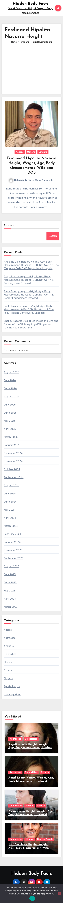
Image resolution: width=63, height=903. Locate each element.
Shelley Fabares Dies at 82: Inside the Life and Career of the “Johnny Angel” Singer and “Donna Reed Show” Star (31, 324)
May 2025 (9, 420)
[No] (59, 893)
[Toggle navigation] (4, 8)
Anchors (9, 646)
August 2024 (11, 485)
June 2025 (10, 412)
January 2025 (12, 445)
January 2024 (12, 542)
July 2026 (10, 380)
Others (31, 152)
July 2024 (10, 493)
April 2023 (10, 598)
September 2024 (14, 477)
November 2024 (13, 461)
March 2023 (11, 606)
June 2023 (10, 582)
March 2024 (11, 525)
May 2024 (9, 509)
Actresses (10, 637)
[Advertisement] (32, 66)
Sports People (12, 686)
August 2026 (11, 372)
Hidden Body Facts (30, 4)
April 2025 (10, 428)
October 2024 (12, 469)
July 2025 (10, 404)
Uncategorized (12, 694)
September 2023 (13, 558)
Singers (43, 152)
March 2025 (11, 437)
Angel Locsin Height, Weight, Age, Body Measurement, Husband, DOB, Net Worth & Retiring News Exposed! (29, 280)
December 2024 (13, 453)
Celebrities (10, 654)
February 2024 (12, 534)
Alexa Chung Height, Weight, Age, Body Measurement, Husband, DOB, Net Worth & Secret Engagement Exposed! (29, 294)
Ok (32, 898)
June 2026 (10, 388)
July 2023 (10, 574)
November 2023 (13, 550)
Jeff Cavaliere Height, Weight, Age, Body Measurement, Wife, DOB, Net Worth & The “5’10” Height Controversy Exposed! (29, 309)
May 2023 (9, 590)
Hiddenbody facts (24, 180)
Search (9, 225)
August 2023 (11, 566)
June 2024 (10, 501)
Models (8, 662)
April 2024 (10, 517)
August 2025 (11, 396)
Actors (20, 152)
